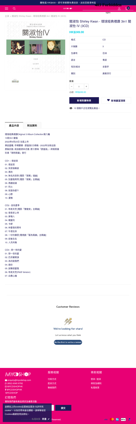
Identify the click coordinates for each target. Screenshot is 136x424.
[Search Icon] (14, 8)
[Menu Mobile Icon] (6, 8)
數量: (71, 81)
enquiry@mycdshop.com (19, 380)
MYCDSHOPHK (15, 386)
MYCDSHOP (11, 392)
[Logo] (67, 8)
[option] (35, 47)
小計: (71, 92)
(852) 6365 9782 (15, 383)
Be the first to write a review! (68, 342)
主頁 (7, 15)
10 (75, 108)
